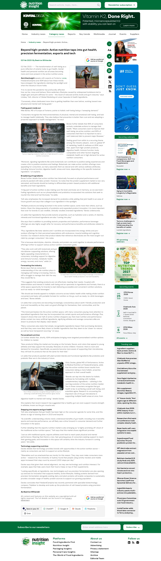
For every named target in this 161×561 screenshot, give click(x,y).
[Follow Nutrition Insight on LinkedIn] (129, 543)
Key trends (84, 34)
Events (123, 34)
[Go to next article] (110, 70)
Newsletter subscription (120, 5)
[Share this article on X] (110, 82)
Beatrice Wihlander (43, 60)
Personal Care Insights (64, 552)
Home (25, 34)
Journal (112, 34)
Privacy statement (99, 548)
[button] (48, 509)
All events (121, 338)
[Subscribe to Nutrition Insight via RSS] (110, 92)
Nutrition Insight (61, 545)
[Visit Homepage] (31, 9)
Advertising (96, 545)
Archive (94, 555)
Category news (56, 34)
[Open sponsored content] (80, 29)
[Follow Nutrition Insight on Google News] (138, 543)
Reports (71, 34)
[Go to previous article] (110, 64)
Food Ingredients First (64, 542)
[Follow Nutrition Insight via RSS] (133, 543)
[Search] (98, 5)
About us (96, 538)
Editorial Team (97, 558)
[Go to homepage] (34, 545)
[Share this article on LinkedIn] (110, 87)
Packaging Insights (62, 548)
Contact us (95, 542)
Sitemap (94, 552)
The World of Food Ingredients (68, 555)
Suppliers (134, 34)
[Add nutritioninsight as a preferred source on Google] (95, 60)
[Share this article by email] (110, 77)
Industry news (38, 34)
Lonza (64, 78)
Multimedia (99, 34)
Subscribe (131, 527)
